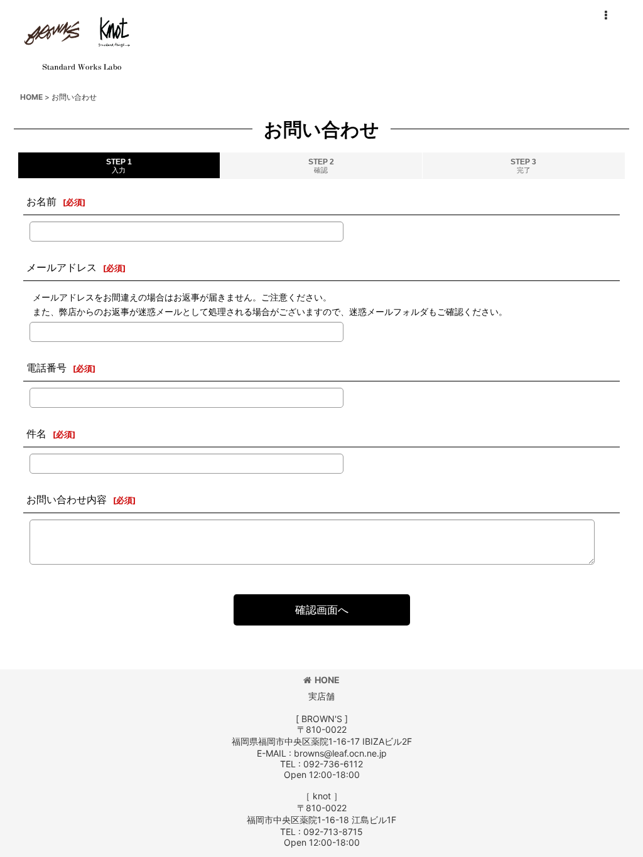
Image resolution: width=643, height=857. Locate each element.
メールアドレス (61, 267)
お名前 (41, 201)
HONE (327, 679)
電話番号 (46, 367)
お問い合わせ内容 (66, 499)
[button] (605, 15)
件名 (36, 433)
